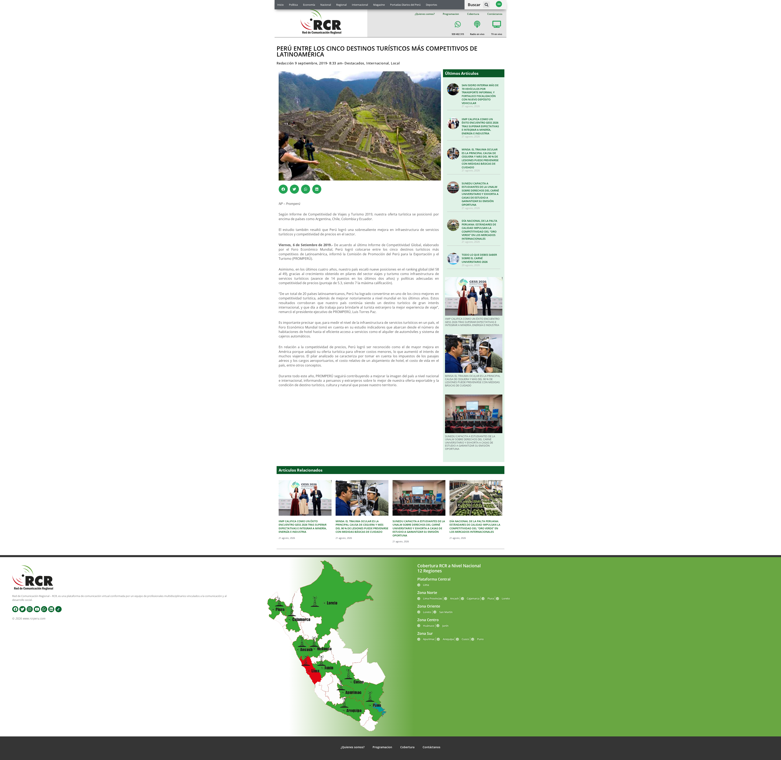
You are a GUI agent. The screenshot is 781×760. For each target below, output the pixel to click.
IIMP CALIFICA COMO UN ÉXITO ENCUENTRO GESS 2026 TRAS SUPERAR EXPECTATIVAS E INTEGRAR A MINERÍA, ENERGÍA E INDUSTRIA (480, 126)
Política (293, 5)
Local (395, 63)
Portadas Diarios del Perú (405, 5)
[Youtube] (37, 609)
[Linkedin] (51, 609)
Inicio (280, 5)
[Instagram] (30, 609)
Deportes (431, 5)
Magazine (379, 5)
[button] (486, 4)
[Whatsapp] (44, 609)
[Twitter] (22, 609)
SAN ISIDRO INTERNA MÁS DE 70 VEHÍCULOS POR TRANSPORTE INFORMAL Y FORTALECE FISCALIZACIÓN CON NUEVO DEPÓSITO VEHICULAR (480, 94)
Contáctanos (494, 14)
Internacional (360, 5)
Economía (309, 5)
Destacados (354, 63)
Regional (341, 5)
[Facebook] (15, 609)
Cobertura (473, 14)
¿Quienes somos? (425, 14)
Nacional (325, 5)
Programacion (451, 14)
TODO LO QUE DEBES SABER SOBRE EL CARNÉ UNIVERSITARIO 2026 (479, 258)
